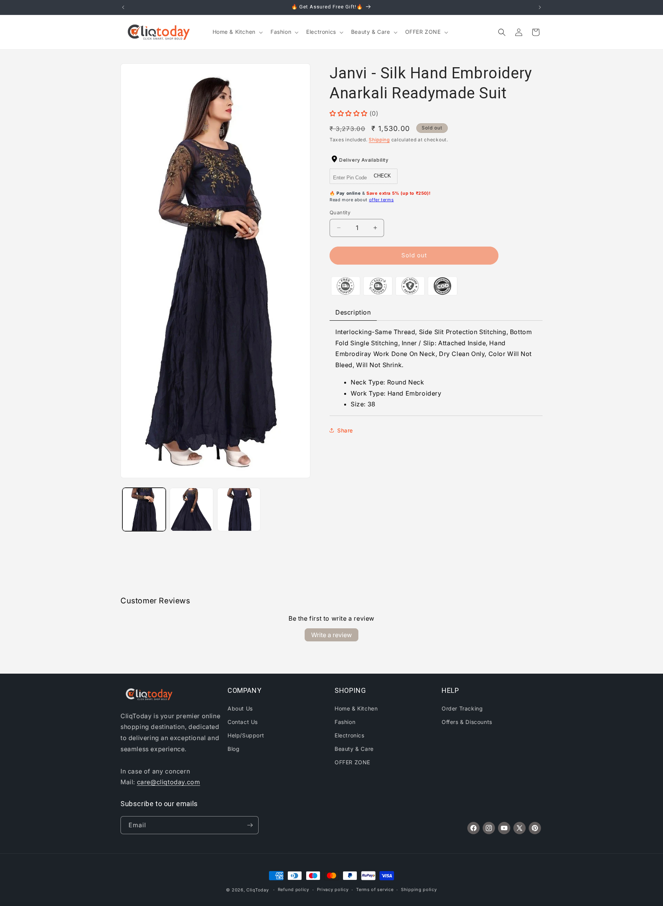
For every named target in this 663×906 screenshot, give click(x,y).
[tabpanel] (436, 368)
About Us (240, 708)
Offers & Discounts (467, 722)
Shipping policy (419, 889)
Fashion (345, 722)
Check (382, 176)
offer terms (381, 199)
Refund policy (293, 889)
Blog (233, 748)
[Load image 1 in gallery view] (144, 509)
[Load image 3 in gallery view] (239, 509)
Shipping (379, 139)
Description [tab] (353, 312)
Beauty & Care (354, 748)
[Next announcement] (539, 7)
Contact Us (243, 722)
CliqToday (257, 890)
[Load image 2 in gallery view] (191, 509)
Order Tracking (462, 708)
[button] (237, 32)
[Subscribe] (249, 825)
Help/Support (246, 735)
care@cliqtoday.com (168, 782)
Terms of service (374, 889)
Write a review (331, 635)
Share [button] (345, 430)
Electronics (349, 735)
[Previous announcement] (123, 7)
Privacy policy (333, 889)
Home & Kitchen (356, 708)
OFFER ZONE (352, 762)
